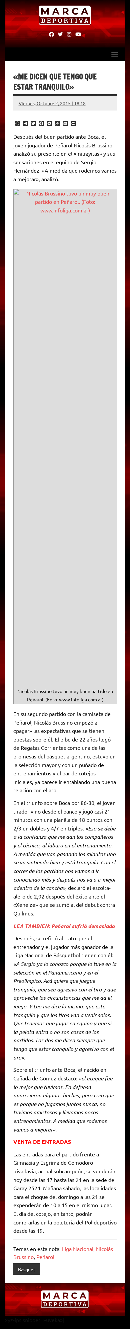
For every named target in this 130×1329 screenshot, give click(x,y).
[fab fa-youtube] (78, 34)
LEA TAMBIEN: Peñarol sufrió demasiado (64, 925)
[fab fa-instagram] (69, 34)
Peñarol (45, 1256)
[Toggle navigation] (114, 54)
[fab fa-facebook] (51, 34)
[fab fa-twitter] (60, 34)
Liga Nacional (77, 1248)
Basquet (26, 1269)
